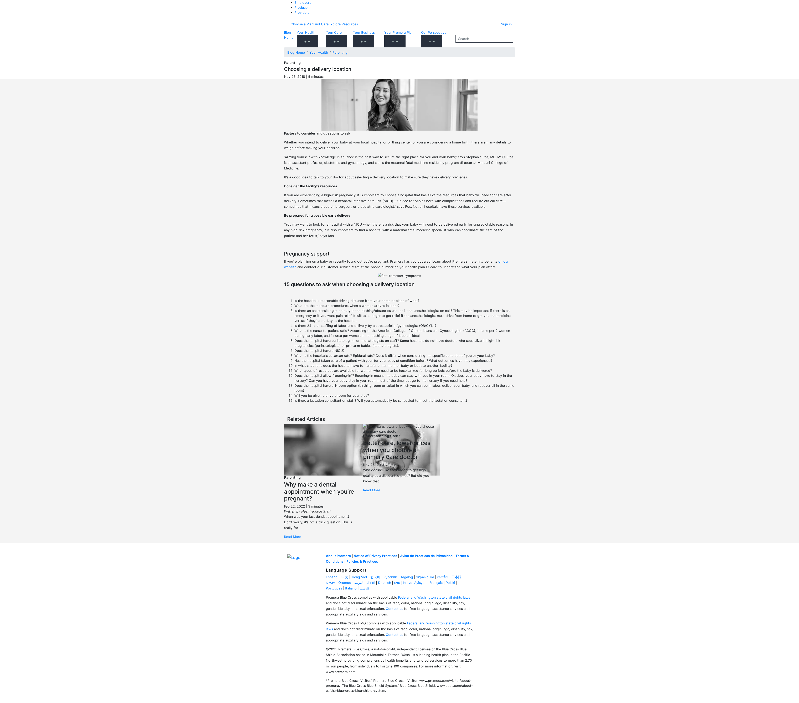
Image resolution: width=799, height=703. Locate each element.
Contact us (394, 609)
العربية (359, 583)
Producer (301, 7)
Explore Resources (343, 24)
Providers (301, 12)
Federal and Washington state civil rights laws (434, 597)
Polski (450, 583)
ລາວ (397, 583)
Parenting (340, 52)
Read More (292, 537)
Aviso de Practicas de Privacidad (426, 556)
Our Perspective (433, 32)
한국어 (375, 577)
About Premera (338, 556)
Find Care (321, 24)
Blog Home (296, 52)
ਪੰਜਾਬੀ (371, 583)
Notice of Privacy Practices (375, 556)
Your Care (334, 32)
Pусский (390, 577)
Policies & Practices (362, 561)
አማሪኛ (330, 583)
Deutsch (384, 583)
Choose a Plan (302, 24)
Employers (302, 2)
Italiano (351, 588)
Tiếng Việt (359, 577)
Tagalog (406, 577)
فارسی (365, 588)
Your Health (306, 32)
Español (332, 577)
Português (334, 588)
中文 (344, 577)
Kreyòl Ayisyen (414, 583)
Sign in (506, 24)
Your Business (364, 32)
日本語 (457, 577)
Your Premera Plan (398, 32)
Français (436, 583)
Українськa (425, 577)
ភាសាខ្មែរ (442, 577)
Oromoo (344, 583)
